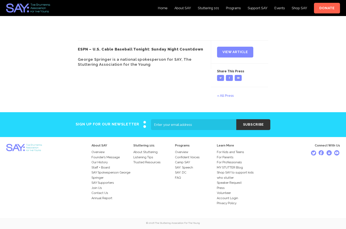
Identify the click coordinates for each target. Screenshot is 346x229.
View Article (235, 52)
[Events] (279, 3)
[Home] (163, 3)
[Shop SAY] (299, 3)
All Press (227, 96)
